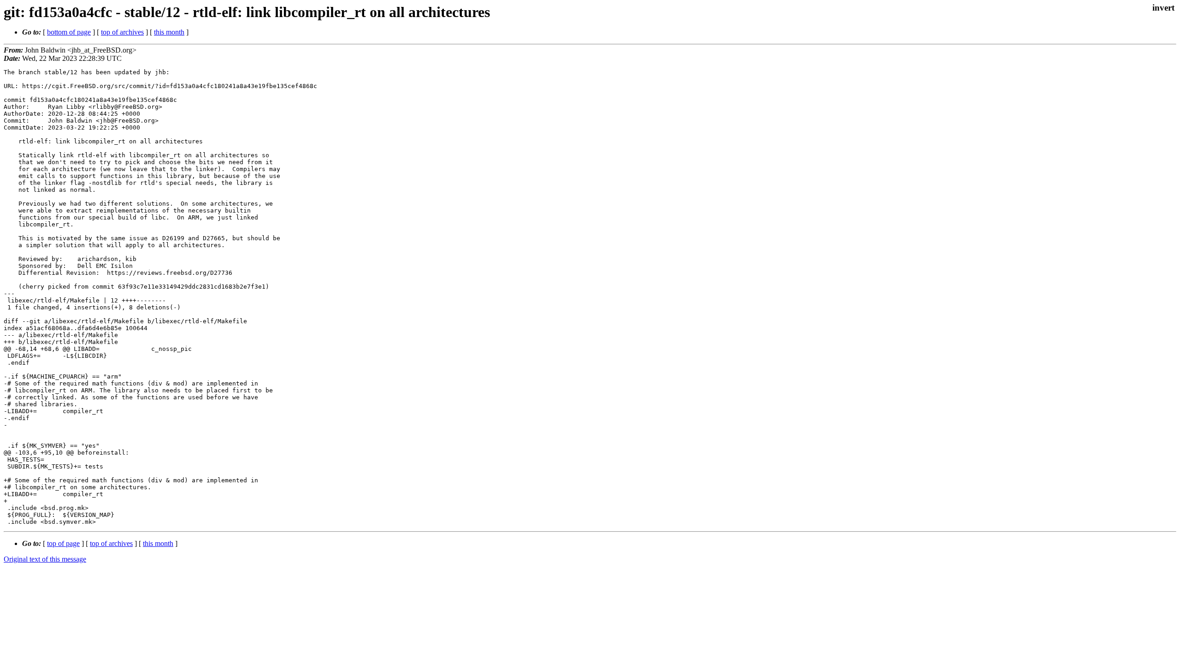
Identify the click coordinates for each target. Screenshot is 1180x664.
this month (169, 32)
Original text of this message (45, 559)
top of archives (122, 32)
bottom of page (69, 32)
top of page (63, 543)
